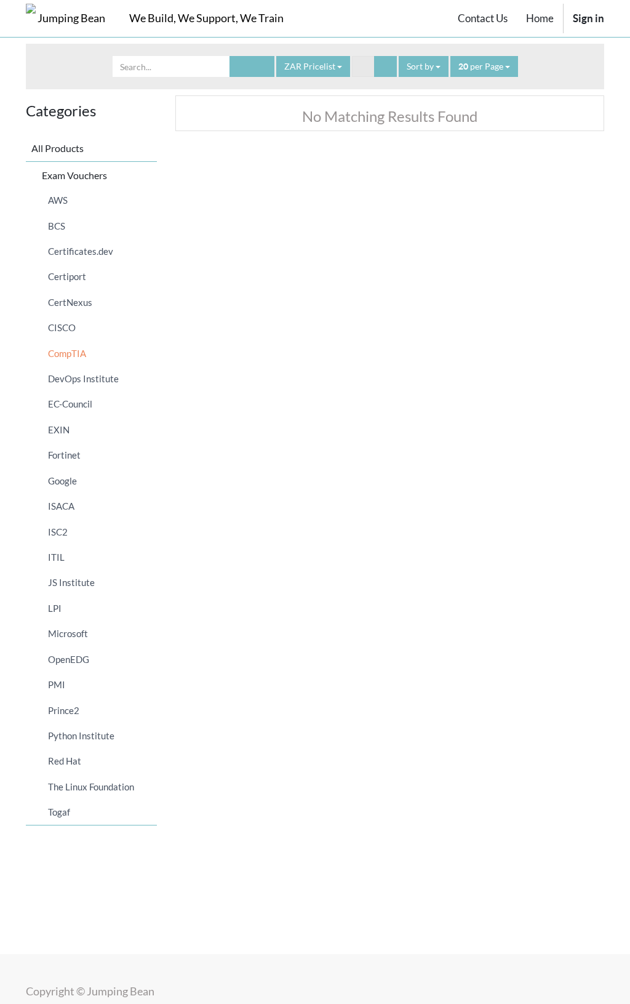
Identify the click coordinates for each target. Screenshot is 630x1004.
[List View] (385, 66)
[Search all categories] (263, 66)
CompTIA (67, 353)
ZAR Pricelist (310, 66)
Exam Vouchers (74, 175)
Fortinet (64, 454)
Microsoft (68, 633)
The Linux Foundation (91, 786)
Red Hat (64, 760)
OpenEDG (68, 659)
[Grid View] (363, 66)
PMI (56, 684)
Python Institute (81, 735)
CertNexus (70, 302)
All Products (57, 148)
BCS (56, 225)
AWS (58, 200)
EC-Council (70, 403)
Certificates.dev (80, 251)
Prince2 (63, 710)
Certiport (67, 276)
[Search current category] (240, 66)
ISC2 (58, 531)
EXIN (59, 429)
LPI (55, 608)
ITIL (56, 557)
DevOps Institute (83, 378)
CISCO (62, 327)
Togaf (59, 811)
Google (62, 480)
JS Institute (71, 582)
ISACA (61, 506)
